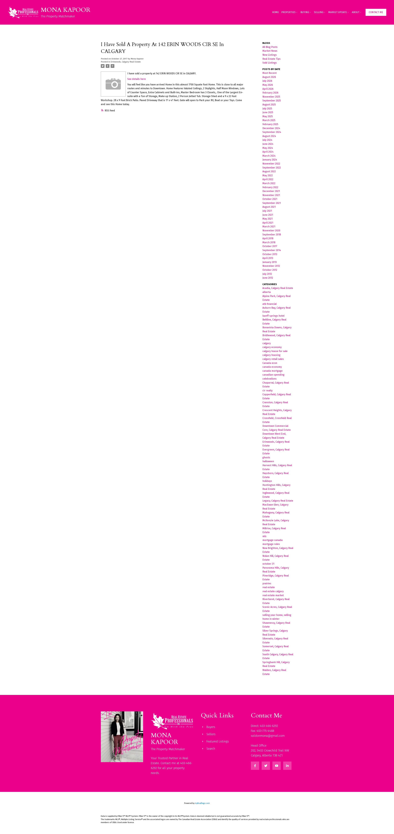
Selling (318, 12)
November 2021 (271, 195)
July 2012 (267, 273)
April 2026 (267, 88)
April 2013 (267, 258)
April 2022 (267, 179)
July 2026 (267, 80)
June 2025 (267, 112)
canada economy (272, 366)
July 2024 (267, 139)
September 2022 (271, 167)
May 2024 (267, 147)
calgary (266, 343)
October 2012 (269, 269)
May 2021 (267, 218)
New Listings (269, 54)
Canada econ (269, 363)
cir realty (267, 390)
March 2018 (268, 242)
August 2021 (269, 206)
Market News (269, 50)
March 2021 (268, 226)
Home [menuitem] (275, 12)
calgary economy (272, 347)
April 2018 (267, 238)
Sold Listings (269, 62)
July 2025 (267, 108)
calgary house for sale (274, 351)
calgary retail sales (273, 359)
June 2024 (267, 143)
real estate (268, 587)
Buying (304, 12)
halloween (268, 461)
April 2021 (267, 222)
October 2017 (269, 246)
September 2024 (271, 132)
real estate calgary (273, 591)
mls (264, 536)
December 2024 (271, 128)
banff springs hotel (273, 315)
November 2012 (271, 265)
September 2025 (271, 100)
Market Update (337, 12)
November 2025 (271, 96)
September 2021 (271, 203)
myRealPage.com (202, 803)
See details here (136, 79)
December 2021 (271, 191)
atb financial (269, 303)
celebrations (269, 378)
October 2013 (269, 254)
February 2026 (270, 92)
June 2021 (267, 214)
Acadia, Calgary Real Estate (277, 288)
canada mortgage (272, 370)
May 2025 (267, 116)
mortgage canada (272, 540)
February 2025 (270, 124)
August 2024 (269, 136)
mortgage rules (271, 544)
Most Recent (269, 73)
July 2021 (267, 210)
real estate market (273, 595)
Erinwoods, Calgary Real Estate (126, 62)
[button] (376, 12)
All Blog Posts (269, 47)
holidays (267, 481)
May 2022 (267, 175)
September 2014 (271, 250)
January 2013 (269, 262)
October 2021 (269, 199)
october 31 (268, 563)
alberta (266, 292)
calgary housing (271, 355)
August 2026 (269, 77)
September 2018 (271, 234)
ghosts (266, 457)
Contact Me (376, 12)
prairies (266, 583)
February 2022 (270, 187)
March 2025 (268, 120)
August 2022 (269, 171)
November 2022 (271, 163)
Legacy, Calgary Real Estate (277, 500)
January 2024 (269, 159)
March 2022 (268, 183)
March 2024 (268, 155)
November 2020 (271, 230)
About (355, 12)
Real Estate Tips (271, 58)
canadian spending (273, 374)
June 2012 (267, 277)
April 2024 (267, 151)
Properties (288, 12)
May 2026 (267, 84)
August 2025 (269, 104)
